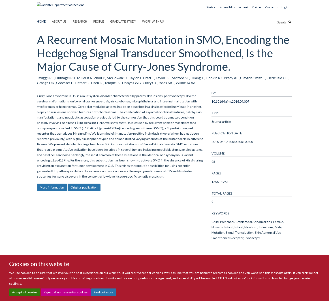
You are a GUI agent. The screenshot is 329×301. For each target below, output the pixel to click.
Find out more (103, 292)
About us (59, 21)
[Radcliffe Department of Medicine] (60, 3)
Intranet (243, 7)
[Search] (289, 21)
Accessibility (227, 7)
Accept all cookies (24, 292)
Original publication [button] (84, 187)
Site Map (211, 7)
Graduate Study (123, 21)
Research (80, 21)
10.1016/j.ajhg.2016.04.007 (230, 101)
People (98, 21)
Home (41, 21)
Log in (285, 7)
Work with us (153, 21)
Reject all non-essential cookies (66, 292)
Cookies (256, 7)
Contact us (271, 7)
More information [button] (52, 187)
